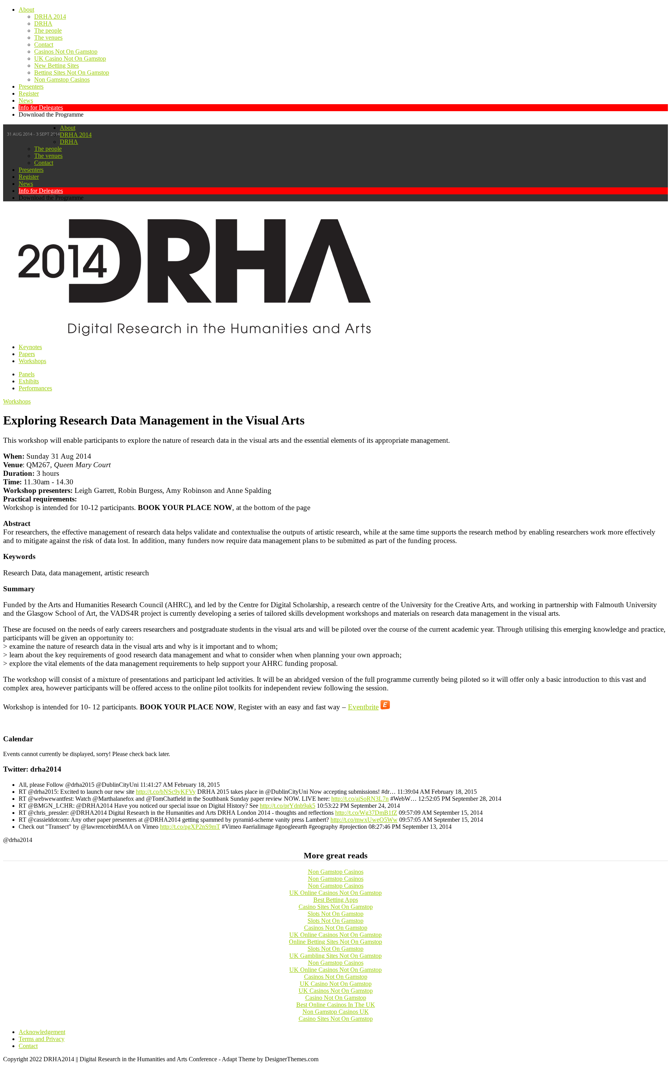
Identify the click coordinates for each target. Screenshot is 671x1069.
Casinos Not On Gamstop (65, 51)
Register (29, 93)
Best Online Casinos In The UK (335, 1004)
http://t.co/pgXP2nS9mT (190, 826)
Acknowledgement (42, 1032)
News (26, 100)
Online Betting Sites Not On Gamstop (335, 941)
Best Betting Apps (335, 899)
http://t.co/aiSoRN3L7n (360, 798)
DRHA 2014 (50, 16)
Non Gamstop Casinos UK (335, 1011)
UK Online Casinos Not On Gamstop (335, 892)
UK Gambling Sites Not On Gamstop (335, 955)
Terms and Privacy (41, 1039)
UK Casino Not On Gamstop (70, 58)
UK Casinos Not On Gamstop (336, 990)
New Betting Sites (56, 65)
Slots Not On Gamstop (335, 913)
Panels (27, 374)
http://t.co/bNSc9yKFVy (166, 791)
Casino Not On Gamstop (335, 997)
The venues (48, 37)
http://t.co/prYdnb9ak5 (287, 805)
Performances (35, 388)
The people (48, 30)
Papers (27, 354)
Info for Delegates (41, 107)
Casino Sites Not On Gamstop (336, 906)
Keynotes (30, 347)
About (26, 9)
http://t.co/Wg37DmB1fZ (366, 812)
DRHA (43, 23)
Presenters (31, 86)
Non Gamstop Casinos (62, 79)
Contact (43, 44)
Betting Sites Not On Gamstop (71, 72)
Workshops (32, 361)
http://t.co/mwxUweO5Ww (364, 819)
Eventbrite (363, 707)
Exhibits (29, 381)
